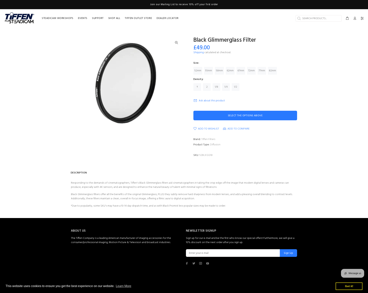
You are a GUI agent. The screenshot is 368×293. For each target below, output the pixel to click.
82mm (272, 70)
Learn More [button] (123, 286)
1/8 (216, 87)
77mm (262, 70)
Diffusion (215, 144)
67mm (240, 70)
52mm (197, 70)
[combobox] (319, 18)
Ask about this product (212, 100)
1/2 (235, 87)
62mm (230, 70)
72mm (251, 70)
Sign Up (288, 253)
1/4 (226, 87)
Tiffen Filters (208, 139)
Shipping (198, 52)
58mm (219, 70)
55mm (208, 70)
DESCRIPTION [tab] (79, 173)
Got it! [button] (349, 286)
